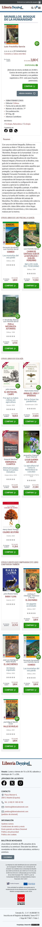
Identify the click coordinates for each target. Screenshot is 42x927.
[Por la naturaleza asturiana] (11, 306)
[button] (32, 7)
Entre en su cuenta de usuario (27, 2)
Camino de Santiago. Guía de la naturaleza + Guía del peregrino (31, 256)
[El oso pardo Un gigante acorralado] (31, 579)
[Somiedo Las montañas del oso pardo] (11, 233)
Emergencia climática (10, 463)
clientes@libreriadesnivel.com (16, 807)
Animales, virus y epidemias (31, 394)
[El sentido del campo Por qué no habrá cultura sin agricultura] (11, 374)
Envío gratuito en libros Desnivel (14, 829)
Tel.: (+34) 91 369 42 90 (13, 802)
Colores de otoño (11, 532)
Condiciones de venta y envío (13, 826)
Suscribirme (8, 857)
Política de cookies (8, 834)
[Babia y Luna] (11, 579)
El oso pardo (31, 600)
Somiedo (10, 252)
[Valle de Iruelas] (10, 709)
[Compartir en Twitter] (11, 130)
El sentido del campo (10, 393)
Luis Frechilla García (14, 46)
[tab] (6, 139)
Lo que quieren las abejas (31, 461)
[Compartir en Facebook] (6, 130)
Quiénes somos (7, 824)
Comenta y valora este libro (15, 54)
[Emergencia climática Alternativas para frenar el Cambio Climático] (11, 444)
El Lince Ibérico (11, 664)
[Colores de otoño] (11, 514)
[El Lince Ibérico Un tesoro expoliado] (11, 645)
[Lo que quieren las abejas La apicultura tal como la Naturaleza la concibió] (31, 442)
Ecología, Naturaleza (13, 124)
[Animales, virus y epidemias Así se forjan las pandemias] (31, 375)
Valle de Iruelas (10, 726)
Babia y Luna (10, 596)
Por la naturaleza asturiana (10, 326)
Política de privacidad (10, 832)
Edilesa (16, 103)
